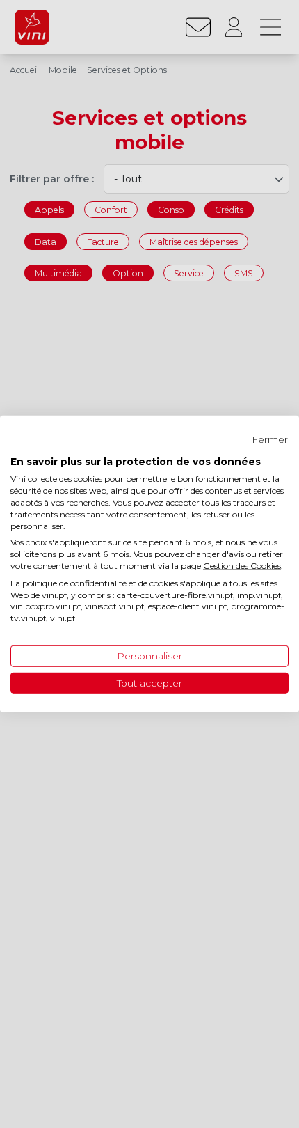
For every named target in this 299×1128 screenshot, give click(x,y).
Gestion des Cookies (242, 566)
